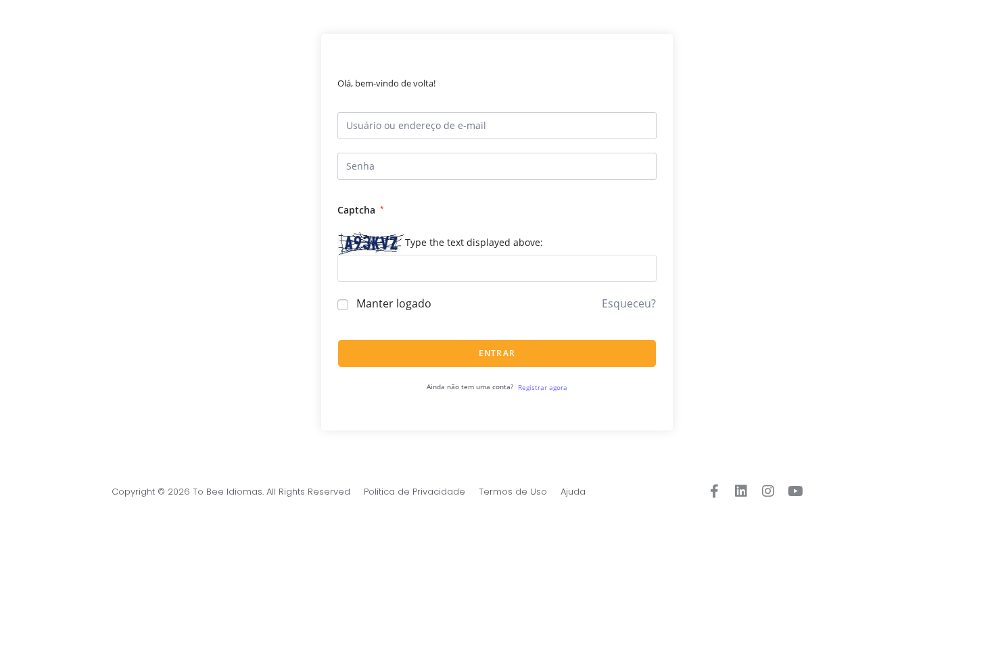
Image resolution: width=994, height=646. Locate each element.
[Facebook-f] (714, 491)
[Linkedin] (741, 491)
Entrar (497, 353)
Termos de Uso (513, 491)
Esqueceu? (629, 303)
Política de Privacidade (414, 491)
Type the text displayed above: (474, 242)
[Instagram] (768, 491)
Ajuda (573, 491)
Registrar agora (542, 387)
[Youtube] (795, 491)
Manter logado (393, 303)
